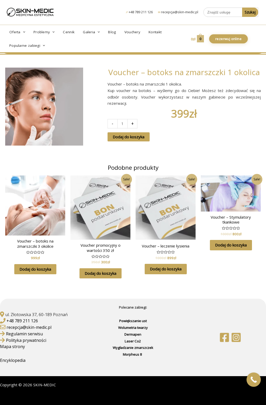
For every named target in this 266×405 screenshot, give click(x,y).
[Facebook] (224, 337)
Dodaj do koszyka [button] (35, 269)
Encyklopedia (13, 360)
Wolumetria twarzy (133, 327)
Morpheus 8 (133, 354)
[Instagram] (236, 337)
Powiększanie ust (133, 320)
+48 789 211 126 (141, 12)
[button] (23, 32)
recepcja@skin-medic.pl (179, 12)
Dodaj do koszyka (128, 136)
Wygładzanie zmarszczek (133, 347)
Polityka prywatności (26, 340)
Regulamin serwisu (24, 334)
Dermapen (132, 334)
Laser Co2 (133, 341)
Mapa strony (12, 346)
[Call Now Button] (254, 380)
